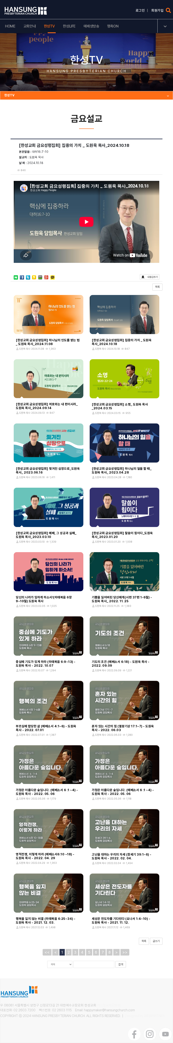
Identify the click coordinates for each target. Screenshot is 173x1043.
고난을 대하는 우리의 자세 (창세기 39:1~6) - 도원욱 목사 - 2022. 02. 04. (121, 856)
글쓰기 (156, 941)
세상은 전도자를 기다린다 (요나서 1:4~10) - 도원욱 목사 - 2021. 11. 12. (121, 920)
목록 (157, 286)
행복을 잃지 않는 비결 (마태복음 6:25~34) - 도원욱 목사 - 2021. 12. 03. (46, 920)
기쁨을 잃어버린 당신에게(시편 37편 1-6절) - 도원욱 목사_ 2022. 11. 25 (122, 599)
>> (124, 952)
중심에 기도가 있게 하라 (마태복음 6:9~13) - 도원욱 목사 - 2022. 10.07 (46, 664)
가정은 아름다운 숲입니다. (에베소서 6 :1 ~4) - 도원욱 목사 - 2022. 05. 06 (47, 792)
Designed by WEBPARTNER (145, 1016)
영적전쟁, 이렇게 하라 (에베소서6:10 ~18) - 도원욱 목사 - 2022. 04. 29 (45, 856)
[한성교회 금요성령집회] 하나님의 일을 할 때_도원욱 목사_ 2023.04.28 (121, 470)
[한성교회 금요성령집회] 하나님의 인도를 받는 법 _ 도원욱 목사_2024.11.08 (48, 342)
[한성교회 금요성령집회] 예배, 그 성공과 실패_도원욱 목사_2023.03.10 (46, 535)
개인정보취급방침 (109, 1005)
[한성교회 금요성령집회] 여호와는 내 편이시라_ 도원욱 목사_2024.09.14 (47, 406)
